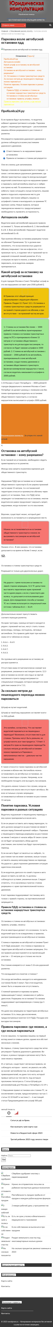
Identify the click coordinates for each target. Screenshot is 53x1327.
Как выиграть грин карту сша (23, 1127)
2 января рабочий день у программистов (30, 1206)
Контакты (5, 1286)
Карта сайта (6, 1281)
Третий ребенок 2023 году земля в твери (29, 1139)
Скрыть (31, 56)
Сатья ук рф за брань (20, 1120)
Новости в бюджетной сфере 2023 (26, 1133)
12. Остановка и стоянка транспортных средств (24, 76)
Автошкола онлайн (12, 62)
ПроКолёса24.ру (11, 59)
